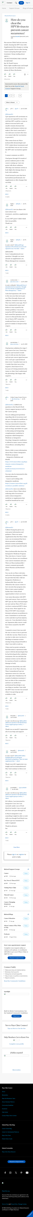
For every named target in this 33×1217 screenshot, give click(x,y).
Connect (9, 3)
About (3, 1091)
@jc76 (16, 108)
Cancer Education (9, 918)
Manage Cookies (22, 1204)
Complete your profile (16, 1044)
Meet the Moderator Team (8, 1098)
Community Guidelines (7, 1105)
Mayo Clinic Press (6, 1135)
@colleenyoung (15, 399)
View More (16, 847)
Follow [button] (26, 873)
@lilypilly (18, 203)
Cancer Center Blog (7, 1128)
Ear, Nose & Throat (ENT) (12, 880)
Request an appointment (16, 958)
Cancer (6, 873)
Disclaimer (4, 1108)
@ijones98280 (22, 787)
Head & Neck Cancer (10, 15)
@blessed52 (9, 114)
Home (4, 8)
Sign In (28, 3)
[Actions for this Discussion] (27, 74)
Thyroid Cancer (9, 895)
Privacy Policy (14, 1204)
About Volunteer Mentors (8, 1102)
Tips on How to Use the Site (17, 1028)
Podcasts (7, 934)
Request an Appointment (17, 1161)
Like (5, 76)
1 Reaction (7, 384)
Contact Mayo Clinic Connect (9, 1115)
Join (21, 3)
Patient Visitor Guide (7, 1139)
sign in (14, 854)
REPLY (7, 194)
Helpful (9, 76)
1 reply (6, 273)
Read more (16, 1016)
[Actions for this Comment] (26, 186)
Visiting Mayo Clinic (10, 887)
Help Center (5, 1112)
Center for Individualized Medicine (10, 1132)
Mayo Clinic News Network (8, 1152)
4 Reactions (7, 79)
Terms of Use (5, 1204)
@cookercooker (14, 281)
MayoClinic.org (5, 1191)
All (28, 869)
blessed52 (20, 36)
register (21, 854)
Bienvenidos (17, 1070)
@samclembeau (14, 344)
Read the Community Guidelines (14, 981)
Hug (14, 76)
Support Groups (14, 8)
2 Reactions (8, 191)
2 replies (7, 197)
